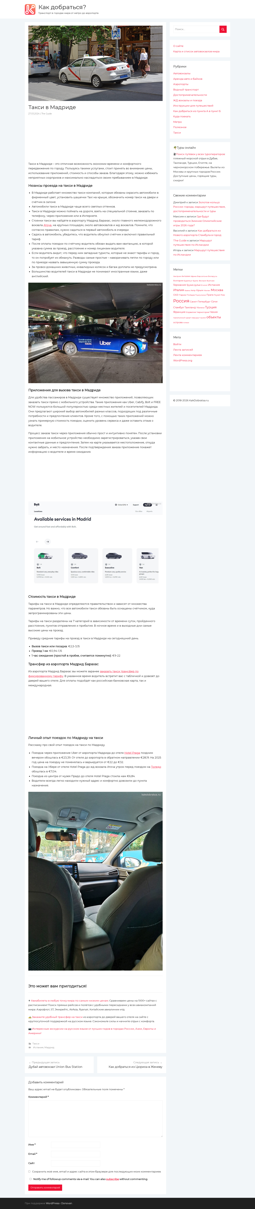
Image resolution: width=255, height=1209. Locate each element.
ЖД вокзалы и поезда (187, 100)
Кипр (193, 290)
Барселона (202, 276)
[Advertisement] (95, 138)
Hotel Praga (132, 753)
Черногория (203, 312)
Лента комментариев (187, 355)
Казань (187, 290)
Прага (209, 295)
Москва (217, 290)
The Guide (46, 113)
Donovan (66, 1203)
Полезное (180, 127)
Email (32, 1153)
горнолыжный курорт (182, 318)
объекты (213, 317)
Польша (191, 295)
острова (178, 322)
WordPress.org (182, 360)
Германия (179, 284)
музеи (203, 318)
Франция (179, 312)
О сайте (178, 46)
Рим (223, 295)
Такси (35, 1043)
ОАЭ (175, 295)
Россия (181, 300)
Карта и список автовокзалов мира (196, 51)
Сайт (31, 1163)
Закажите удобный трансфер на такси (57, 1017)
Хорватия (191, 312)
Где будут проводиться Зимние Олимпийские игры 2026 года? (197, 221)
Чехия (214, 312)
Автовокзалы (182, 73)
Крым (199, 290)
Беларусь (212, 276)
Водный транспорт (186, 89)
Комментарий (38, 1096)
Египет (204, 285)
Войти (177, 344)
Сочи (214, 301)
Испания (38, 1047)
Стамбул (178, 307)
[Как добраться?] (30, 9)
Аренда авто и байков (187, 78)
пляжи (186, 323)
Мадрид (49, 1047)
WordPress (52, 1203)
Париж (182, 295)
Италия (178, 290)
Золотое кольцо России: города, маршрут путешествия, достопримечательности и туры (199, 207)
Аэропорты (180, 84)
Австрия (177, 276)
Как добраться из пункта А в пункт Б (197, 111)
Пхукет (217, 295)
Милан (207, 290)
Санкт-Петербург (200, 301)
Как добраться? (62, 7)
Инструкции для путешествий (193, 105)
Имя (32, 1144)
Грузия (190, 285)
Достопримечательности (190, 94)
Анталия (186, 276)
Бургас (195, 281)
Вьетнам (210, 281)
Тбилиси (200, 308)
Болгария (178, 280)
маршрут (196, 318)
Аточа (48, 225)
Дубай (197, 285)
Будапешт (188, 281)
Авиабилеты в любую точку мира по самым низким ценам (69, 1000)
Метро (177, 121)
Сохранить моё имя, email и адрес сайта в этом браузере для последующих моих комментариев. (96, 1171)
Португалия (200, 295)
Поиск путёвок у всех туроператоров (200, 154)
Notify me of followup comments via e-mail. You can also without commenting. (90, 1179)
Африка (194, 276)
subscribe (112, 1179)
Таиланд (190, 307)
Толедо (156, 767)
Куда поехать (182, 116)
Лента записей (183, 349)
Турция (211, 307)
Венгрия (202, 281)
